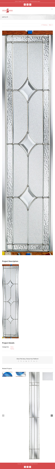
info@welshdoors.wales (35, 1)
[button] (3, 415)
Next (50, 25)
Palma (12, 349)
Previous (44, 25)
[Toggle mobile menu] (52, 9)
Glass (11, 347)
